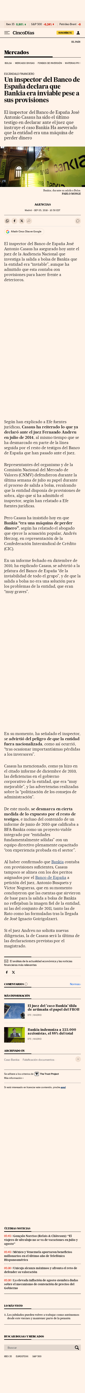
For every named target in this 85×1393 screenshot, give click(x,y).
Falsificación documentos (38, 1059)
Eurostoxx (22, 1356)
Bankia (57, 861)
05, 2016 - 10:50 (47, 210)
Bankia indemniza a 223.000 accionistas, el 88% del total (52, 1031)
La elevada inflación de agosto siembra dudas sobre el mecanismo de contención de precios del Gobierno (41, 1284)
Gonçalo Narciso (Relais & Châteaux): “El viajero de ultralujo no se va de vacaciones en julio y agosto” (41, 1240)
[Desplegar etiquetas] (78, 1059)
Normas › (75, 984)
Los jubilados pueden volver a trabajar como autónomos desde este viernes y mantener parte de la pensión (43, 1316)
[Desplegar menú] (7, 32)
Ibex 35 (10, 24)
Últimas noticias (17, 1228)
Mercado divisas (25, 63)
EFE (29, 1015)
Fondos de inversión (50, 63)
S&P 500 (36, 24)
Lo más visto (13, 1305)
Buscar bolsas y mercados (24, 1336)
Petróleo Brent (67, 24)
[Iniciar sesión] (78, 33)
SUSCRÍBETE (65, 32)
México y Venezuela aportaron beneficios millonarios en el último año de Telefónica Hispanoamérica (38, 1256)
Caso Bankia (11, 1059)
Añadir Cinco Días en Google (26, 231)
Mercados (16, 52)
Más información (13, 1078)
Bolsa (8, 63)
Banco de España (50, 877)
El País (76, 41)
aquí (63, 1087)
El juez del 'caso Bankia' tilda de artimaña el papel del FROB (53, 1007)
